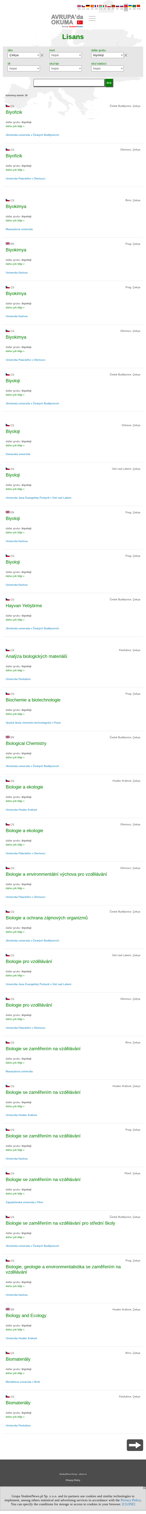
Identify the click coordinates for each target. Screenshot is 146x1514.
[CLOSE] (128, 1504)
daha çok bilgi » (15, 126)
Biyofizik (14, 112)
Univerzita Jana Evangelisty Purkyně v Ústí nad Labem (38, 497)
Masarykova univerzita (19, 229)
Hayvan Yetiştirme (24, 605)
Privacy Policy (131, 1500)
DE (87, 9)
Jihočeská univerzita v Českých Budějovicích (32, 134)
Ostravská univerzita (18, 454)
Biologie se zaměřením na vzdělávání (43, 1048)
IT (105, 9)
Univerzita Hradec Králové (21, 809)
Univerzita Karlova (17, 272)
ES (92, 9)
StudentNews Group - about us (73, 1474)
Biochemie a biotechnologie (33, 699)
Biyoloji (13, 380)
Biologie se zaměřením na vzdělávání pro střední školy (60, 1223)
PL (109, 9)
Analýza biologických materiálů (36, 656)
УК (130, 9)
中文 (139, 9)
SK (121, 9)
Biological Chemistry (26, 743)
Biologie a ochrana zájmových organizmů (47, 917)
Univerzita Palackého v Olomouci (25, 178)
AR (134, 9)
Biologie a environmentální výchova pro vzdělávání (56, 874)
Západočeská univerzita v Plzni (24, 1202)
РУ (117, 9)
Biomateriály (18, 1359)
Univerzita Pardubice (18, 679)
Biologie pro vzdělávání (29, 961)
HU (100, 9)
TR (126, 9)
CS (83, 9)
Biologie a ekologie (24, 786)
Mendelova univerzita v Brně (23, 1381)
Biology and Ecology (26, 1315)
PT (113, 9)
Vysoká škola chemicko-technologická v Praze (33, 722)
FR (96, 9)
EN (79, 9)
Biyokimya (16, 206)
